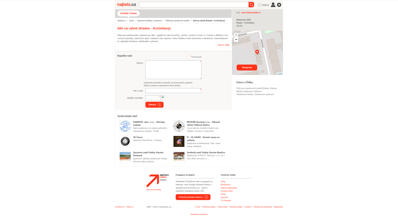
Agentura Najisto (157, 180)
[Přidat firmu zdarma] (280, 4)
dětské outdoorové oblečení (248, 91)
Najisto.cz (128, 4)
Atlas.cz (130, 207)
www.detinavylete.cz (251, 12)
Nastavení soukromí (199, 214)
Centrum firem (227, 191)
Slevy (223, 181)
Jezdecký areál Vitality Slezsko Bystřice (206, 152)
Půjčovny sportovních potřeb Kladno (252, 88)
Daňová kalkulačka (229, 188)
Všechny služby (209, 207)
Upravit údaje (223, 45)
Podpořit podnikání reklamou (191, 197)
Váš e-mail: (138, 91)
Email (223, 194)
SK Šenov (138, 137)
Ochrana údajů (236, 207)
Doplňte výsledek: (135, 98)
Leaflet (279, 73)
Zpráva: (140, 63)
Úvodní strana (128, 13)
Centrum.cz (120, 207)
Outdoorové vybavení (264, 94)
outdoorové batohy (244, 94)
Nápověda (278, 207)
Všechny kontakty (153, 190)
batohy (273, 88)
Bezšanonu (225, 185)
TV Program (226, 200)
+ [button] (236, 35)
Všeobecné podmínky (263, 207)
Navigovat (247, 67)
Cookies (247, 207)
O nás (197, 207)
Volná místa (222, 207)
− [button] (236, 40)
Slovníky (224, 197)
